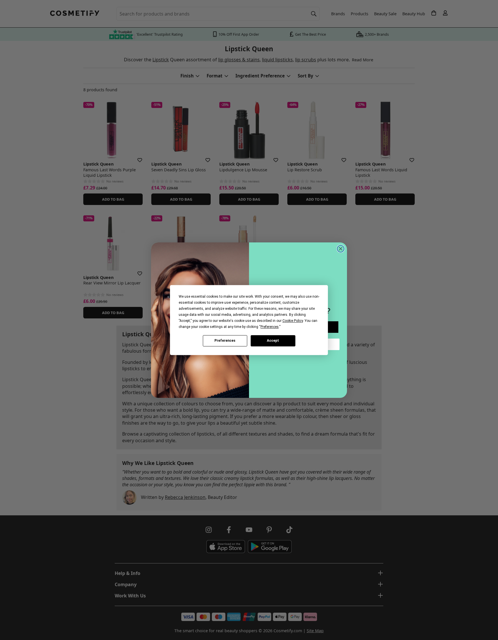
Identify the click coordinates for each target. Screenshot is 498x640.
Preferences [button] (270, 327)
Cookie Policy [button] (292, 321)
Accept (273, 341)
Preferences (224, 341)
